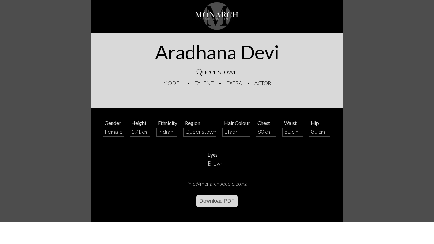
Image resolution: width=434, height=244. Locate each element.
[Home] (217, 16)
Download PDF (217, 201)
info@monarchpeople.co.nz (217, 183)
